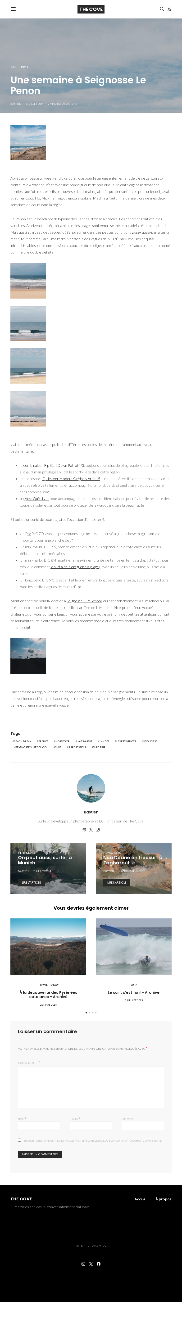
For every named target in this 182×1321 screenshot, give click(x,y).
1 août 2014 (126, 871)
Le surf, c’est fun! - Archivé (133, 992)
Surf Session (77, 747)
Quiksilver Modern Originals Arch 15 (71, 478)
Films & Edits (26, 852)
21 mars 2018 (48, 1004)
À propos (164, 1199)
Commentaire (27, 1062)
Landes (104, 741)
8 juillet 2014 (34, 103)
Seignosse (150, 741)
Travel (24, 66)
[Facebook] (98, 1264)
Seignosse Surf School (84, 601)
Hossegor (62, 741)
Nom (22, 1118)
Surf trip (99, 747)
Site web (127, 1119)
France (43, 741)
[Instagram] (83, 1264)
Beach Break (22, 741)
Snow (54, 984)
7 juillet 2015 (134, 1000)
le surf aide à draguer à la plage (74, 566)
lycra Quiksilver (36, 498)
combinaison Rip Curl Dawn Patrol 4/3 (53, 465)
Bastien (15, 103)
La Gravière (84, 741)
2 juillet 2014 (42, 871)
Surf (13, 66)
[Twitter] (91, 1264)
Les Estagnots (126, 741)
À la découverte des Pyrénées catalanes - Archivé (48, 994)
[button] (170, 9)
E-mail (75, 1118)
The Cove (91, 9)
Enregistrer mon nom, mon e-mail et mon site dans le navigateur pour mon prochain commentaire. (93, 1140)
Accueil (141, 1199)
